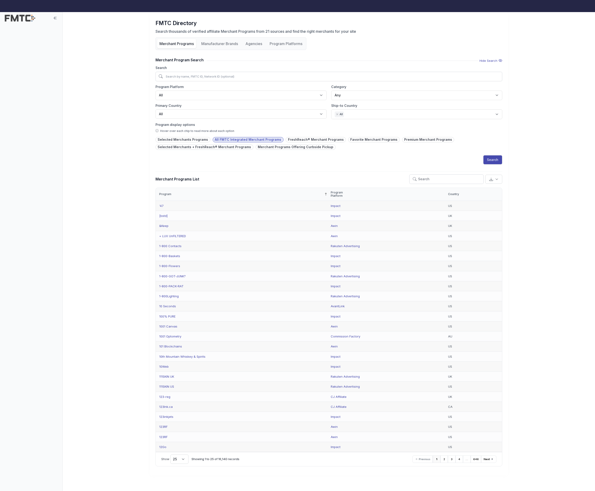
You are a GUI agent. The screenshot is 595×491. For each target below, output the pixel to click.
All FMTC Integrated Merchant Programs (248, 139)
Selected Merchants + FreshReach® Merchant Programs (204, 147)
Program (165, 194)
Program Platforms (286, 43)
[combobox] (241, 95)
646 (476, 459)
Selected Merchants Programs (183, 139)
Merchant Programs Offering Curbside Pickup (295, 147)
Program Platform (169, 87)
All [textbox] (161, 95)
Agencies (253, 43)
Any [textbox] (338, 95)
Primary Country (168, 106)
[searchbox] (346, 115)
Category (338, 87)
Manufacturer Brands (219, 43)
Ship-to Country (344, 106)
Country (453, 194)
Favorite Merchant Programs (373, 139)
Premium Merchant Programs (428, 139)
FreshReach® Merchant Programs (316, 139)
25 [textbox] (175, 459)
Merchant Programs (176, 43)
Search (161, 68)
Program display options (175, 125)
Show (169, 459)
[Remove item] (337, 114)
